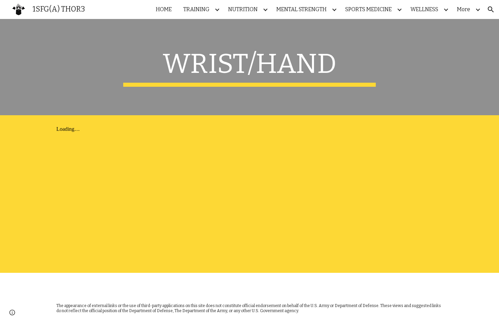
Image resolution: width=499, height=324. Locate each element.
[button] (491, 9)
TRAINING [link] (196, 9)
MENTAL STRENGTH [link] (301, 9)
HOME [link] (164, 9)
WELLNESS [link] (424, 9)
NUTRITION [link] (243, 9)
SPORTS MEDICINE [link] (368, 9)
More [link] (463, 9)
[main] (249, 67)
